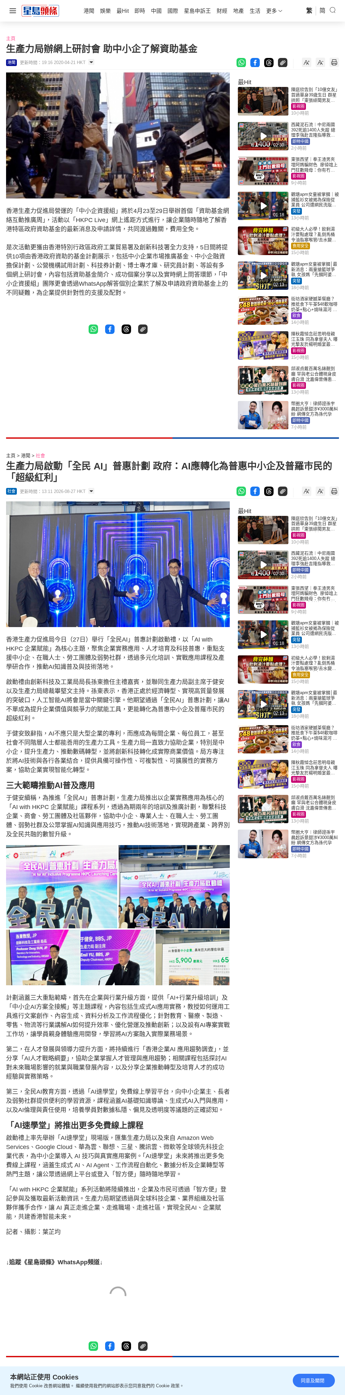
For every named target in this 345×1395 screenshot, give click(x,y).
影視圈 (298, 106)
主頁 (10, 38)
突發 (296, 211)
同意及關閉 (312, 1380)
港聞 (25, 455)
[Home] (40, 10)
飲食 (296, 316)
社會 (40, 455)
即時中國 (300, 142)
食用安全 (300, 246)
